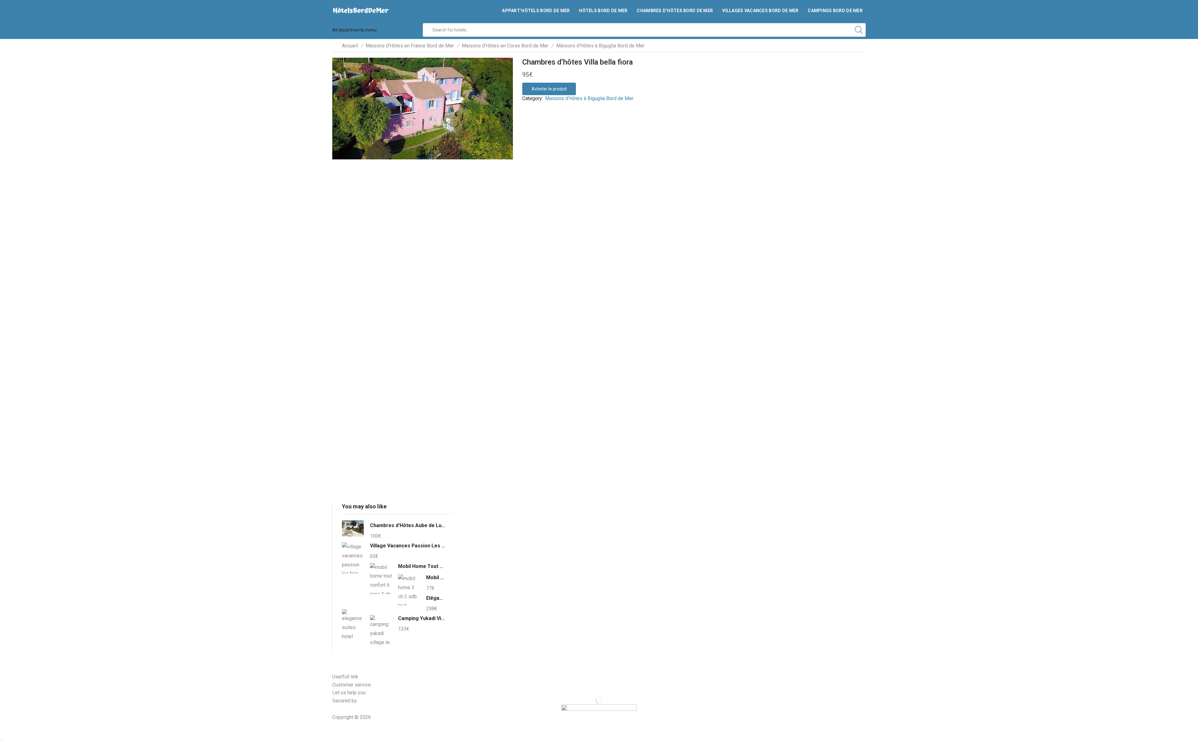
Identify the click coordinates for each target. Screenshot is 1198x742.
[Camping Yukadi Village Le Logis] (381, 629)
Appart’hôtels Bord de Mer (536, 10)
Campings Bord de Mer (835, 10)
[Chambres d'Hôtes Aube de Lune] (353, 529)
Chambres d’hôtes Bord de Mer (675, 10)
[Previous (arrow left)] (0, 739)
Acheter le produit (549, 88)
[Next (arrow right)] (3, 739)
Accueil (350, 46)
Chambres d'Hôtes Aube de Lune (408, 525)
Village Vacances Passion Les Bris (408, 546)
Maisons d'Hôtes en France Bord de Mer (410, 46)
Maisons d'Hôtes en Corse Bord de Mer (505, 46)
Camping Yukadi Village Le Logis (422, 618)
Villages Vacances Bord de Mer (760, 10)
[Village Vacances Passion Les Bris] (353, 558)
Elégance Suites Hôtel (436, 598)
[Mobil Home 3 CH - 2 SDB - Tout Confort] (409, 589)
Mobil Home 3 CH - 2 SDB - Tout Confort (436, 577)
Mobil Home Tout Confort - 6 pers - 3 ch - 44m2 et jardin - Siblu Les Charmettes (422, 566)
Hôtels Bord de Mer (603, 10)
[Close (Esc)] (0, 732)
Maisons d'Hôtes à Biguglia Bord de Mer (600, 46)
